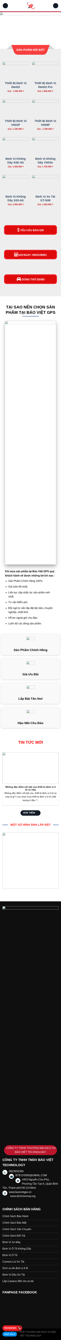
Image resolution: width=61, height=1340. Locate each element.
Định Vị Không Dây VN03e (45, 160)
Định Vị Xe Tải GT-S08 (45, 198)
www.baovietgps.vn (20, 1192)
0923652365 (10, 1328)
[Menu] (5, 5)
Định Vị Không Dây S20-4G (16, 198)
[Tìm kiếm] (55, 5)
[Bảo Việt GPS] (30, 5)
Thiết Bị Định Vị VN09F (45, 122)
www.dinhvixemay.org (22, 1196)
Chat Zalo (9, 1334)
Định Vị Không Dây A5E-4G (16, 160)
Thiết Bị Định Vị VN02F (16, 122)
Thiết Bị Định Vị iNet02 (16, 84)
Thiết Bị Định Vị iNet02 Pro (45, 84)
